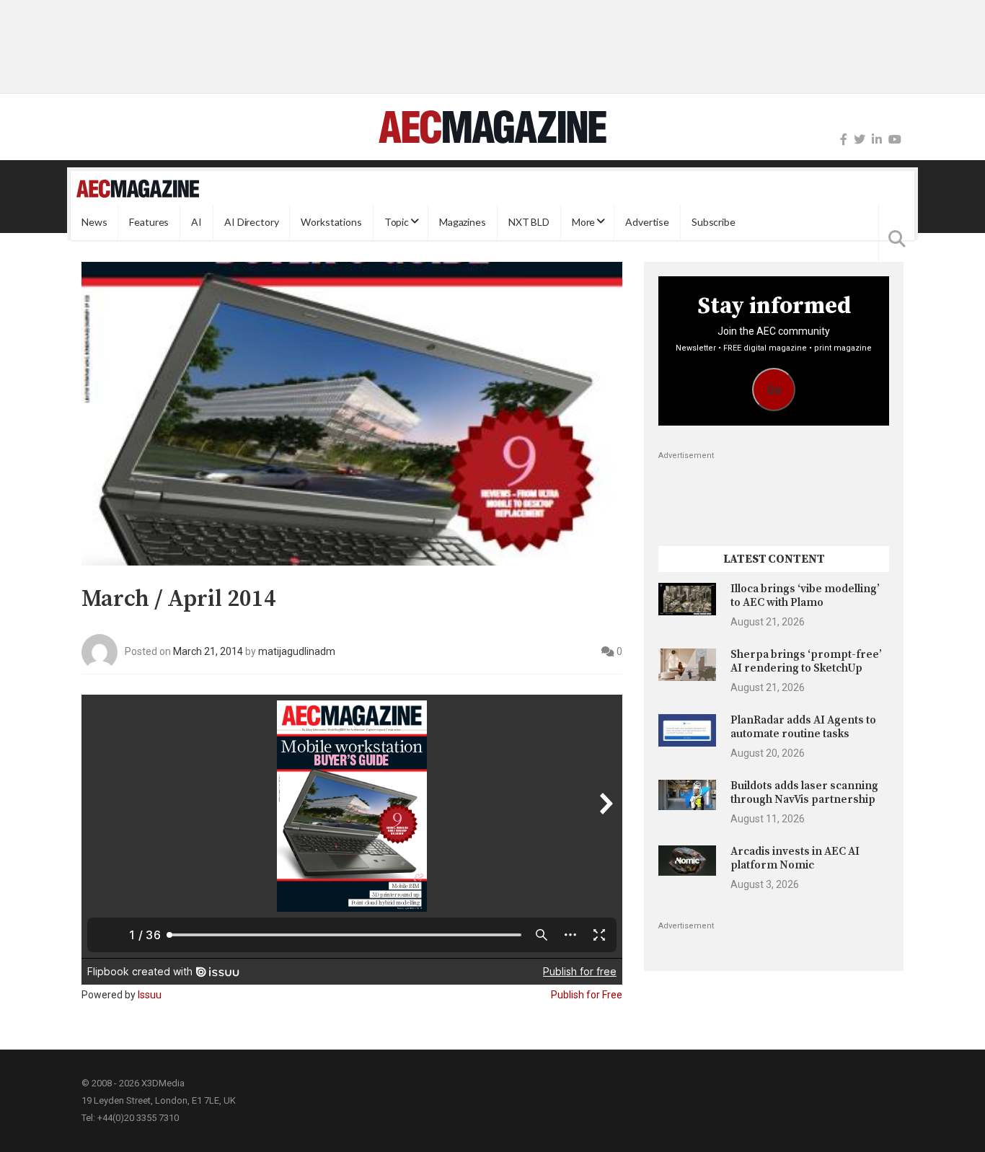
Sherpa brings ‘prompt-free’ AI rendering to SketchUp (806, 661)
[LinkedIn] (877, 139)
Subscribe (714, 222)
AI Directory (251, 222)
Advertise (647, 222)
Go (774, 390)
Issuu (150, 995)
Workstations (331, 222)
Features (149, 222)
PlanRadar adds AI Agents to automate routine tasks (803, 726)
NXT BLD (528, 222)
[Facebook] (843, 139)
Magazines (462, 222)
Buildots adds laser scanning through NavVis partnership (804, 792)
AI (196, 222)
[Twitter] (859, 139)
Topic (396, 222)
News (94, 222)
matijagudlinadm (296, 651)
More (583, 222)
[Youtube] (895, 139)
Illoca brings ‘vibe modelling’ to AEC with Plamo (805, 595)
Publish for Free (586, 995)
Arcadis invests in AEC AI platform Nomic (795, 858)
